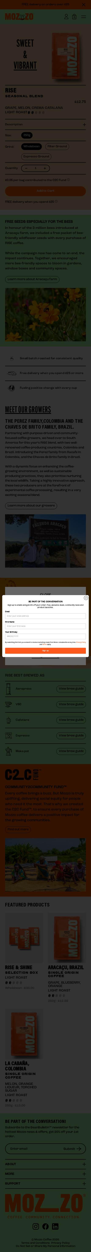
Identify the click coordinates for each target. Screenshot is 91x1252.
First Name (9, 622)
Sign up (45, 650)
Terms (45, 644)
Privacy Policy (81, 642)
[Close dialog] (86, 598)
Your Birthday (11, 632)
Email (7, 612)
